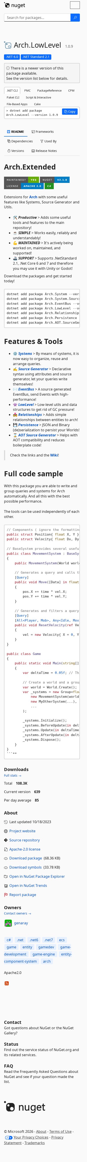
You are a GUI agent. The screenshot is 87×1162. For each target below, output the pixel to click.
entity (27, 947)
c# (9, 939)
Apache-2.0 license (24, 849)
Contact (12, 1022)
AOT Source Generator (37, 435)
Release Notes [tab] (46, 151)
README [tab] (17, 131)
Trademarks (35, 1142)
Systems (25, 353)
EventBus (26, 389)
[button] (70, 111)
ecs (62, 939)
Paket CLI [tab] (13, 97)
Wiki (54, 455)
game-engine (44, 954)
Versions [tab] (17, 151)
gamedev (46, 947)
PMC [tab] (27, 90)
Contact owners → (17, 913)
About (41, 1131)
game (11, 947)
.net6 (34, 939)
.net (20, 939)
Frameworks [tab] (44, 131)
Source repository (24, 840)
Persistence (28, 424)
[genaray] (8, 923)
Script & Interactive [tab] (38, 97)
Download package (25, 858)
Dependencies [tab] (21, 141)
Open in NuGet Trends (28, 885)
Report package (22, 894)
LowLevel (26, 404)
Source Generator (33, 368)
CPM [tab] (71, 90)
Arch (33, 196)
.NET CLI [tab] (12, 90)
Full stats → (12, 775)
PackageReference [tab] (49, 90)
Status (11, 1044)
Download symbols (25, 867)
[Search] (75, 18)
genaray (21, 923)
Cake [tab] (37, 104)
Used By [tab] (50, 141)
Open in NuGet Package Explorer (37, 876)
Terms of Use (60, 1131)
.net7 (48, 939)
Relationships (30, 414)
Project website (22, 831)
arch (47, 961)
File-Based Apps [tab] (17, 104)
